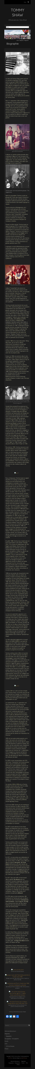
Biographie (8, 1036)
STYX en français (10, 1046)
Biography (22, 40)
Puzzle (6, 1041)
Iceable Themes (24, 1058)
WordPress (10, 1058)
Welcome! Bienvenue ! (10, 1031)
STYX (6, 1043)
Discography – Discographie (12, 1038)
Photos (6, 1048)
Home (17, 40)
